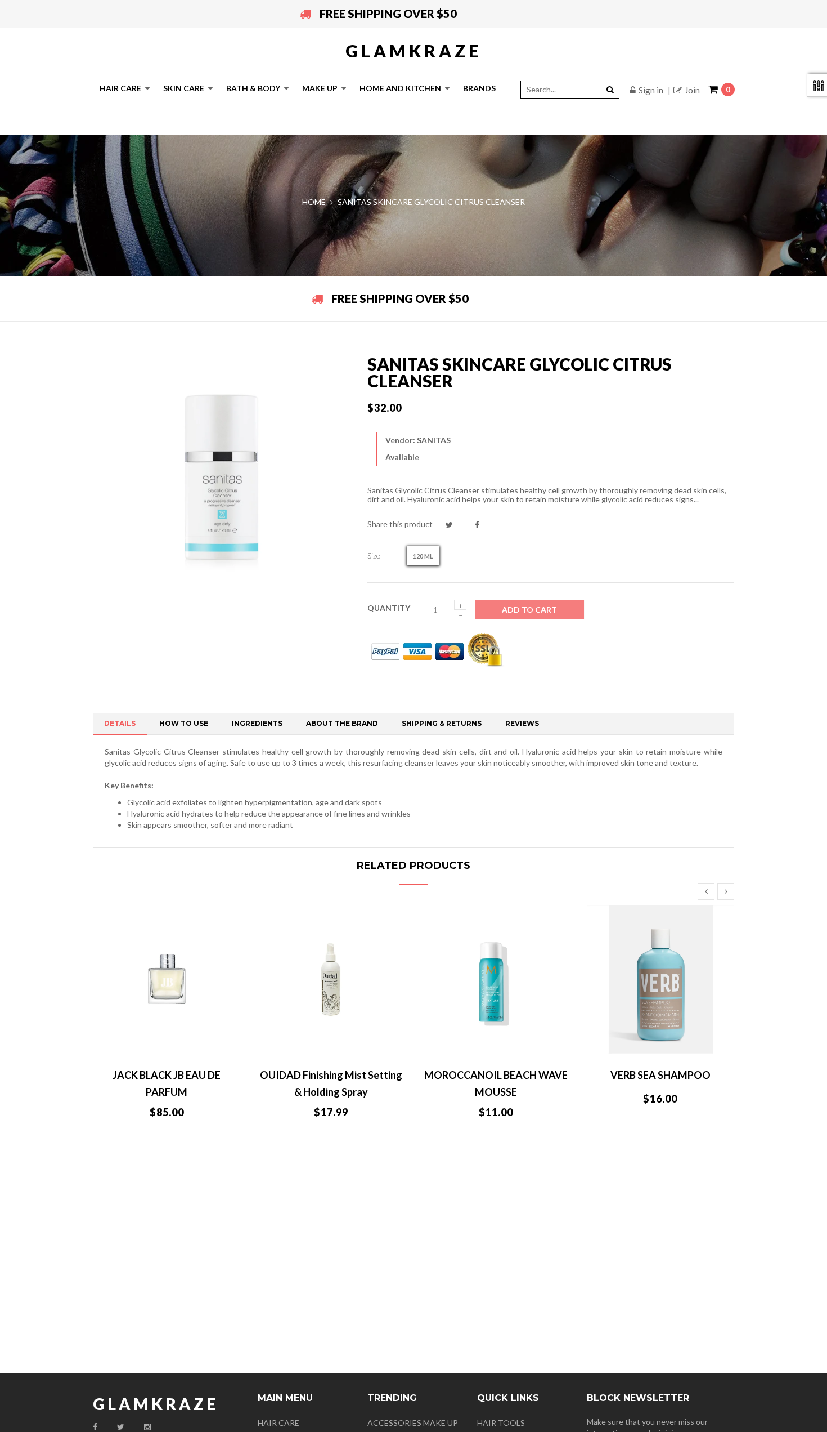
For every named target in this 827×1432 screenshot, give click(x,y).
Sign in (651, 90)
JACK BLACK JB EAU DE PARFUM (167, 1083)
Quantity (388, 608)
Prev (706, 891)
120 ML (423, 556)
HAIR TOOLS (501, 1422)
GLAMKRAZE (413, 51)
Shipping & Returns (442, 723)
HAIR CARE (278, 1422)
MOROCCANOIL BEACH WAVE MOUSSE (496, 1083)
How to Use (183, 723)
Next (725, 891)
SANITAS (434, 440)
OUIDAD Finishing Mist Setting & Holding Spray (331, 1083)
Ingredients (257, 723)
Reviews (522, 723)
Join (692, 90)
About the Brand (342, 723)
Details (120, 723)
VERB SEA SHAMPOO (660, 1075)
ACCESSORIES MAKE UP (412, 1422)
